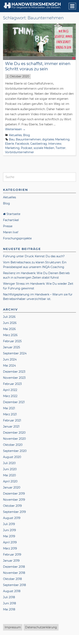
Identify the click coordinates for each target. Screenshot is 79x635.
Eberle (9, 143)
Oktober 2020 (12, 445)
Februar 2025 (12, 341)
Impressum (13, 627)
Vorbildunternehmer (19, 152)
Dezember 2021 (14, 402)
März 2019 (10, 548)
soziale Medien (44, 148)
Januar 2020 (11, 487)
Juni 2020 (10, 469)
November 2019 (14, 499)
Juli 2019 (9, 524)
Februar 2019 (12, 554)
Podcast (26, 148)
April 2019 (10, 542)
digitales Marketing (56, 139)
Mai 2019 (9, 536)
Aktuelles (15, 135)
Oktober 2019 (12, 506)
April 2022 (10, 390)
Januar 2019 (11, 560)
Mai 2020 (9, 475)
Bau (12, 139)
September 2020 (15, 451)
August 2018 (11, 591)
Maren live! (10, 232)
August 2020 (12, 457)
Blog (26, 135)
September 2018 (14, 585)
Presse (7, 226)
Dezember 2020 (14, 432)
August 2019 (11, 518)
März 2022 (10, 396)
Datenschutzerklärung (41, 627)
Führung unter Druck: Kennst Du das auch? (34, 256)
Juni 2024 (10, 359)
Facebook (22, 143)
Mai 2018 (9, 609)
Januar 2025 (11, 347)
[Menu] (72, 6)
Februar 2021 (12, 420)
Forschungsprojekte (17, 238)
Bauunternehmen (28, 139)
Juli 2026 (9, 317)
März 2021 (10, 414)
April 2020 (10, 481)
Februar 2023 (12, 384)
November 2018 (14, 573)
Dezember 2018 (14, 567)
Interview (54, 143)
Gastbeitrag (38, 143)
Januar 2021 (11, 426)
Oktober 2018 (12, 579)
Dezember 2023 (14, 371)
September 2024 (15, 353)
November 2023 (14, 378)
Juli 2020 (9, 463)
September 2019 (14, 512)
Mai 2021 (9, 408)
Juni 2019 (9, 530)
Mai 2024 (9, 365)
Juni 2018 (9, 603)
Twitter (61, 148)
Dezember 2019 (14, 493)
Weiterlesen (15, 129)
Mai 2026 (9, 329)
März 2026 (10, 335)
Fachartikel (11, 220)
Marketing (12, 148)
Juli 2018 (9, 597)
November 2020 (14, 439)
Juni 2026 (10, 323)
